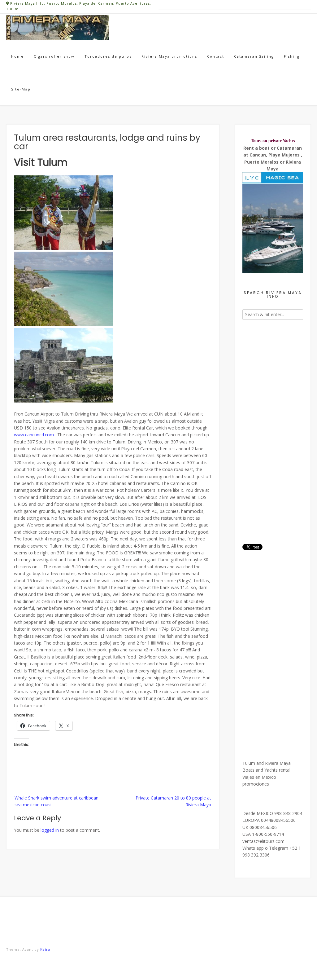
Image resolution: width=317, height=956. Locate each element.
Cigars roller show (54, 56)
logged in (50, 830)
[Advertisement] (272, 428)
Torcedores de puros (108, 56)
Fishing (292, 56)
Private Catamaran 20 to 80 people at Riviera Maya (173, 801)
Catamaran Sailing (254, 56)
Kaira (45, 949)
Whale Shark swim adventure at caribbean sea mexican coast (56, 801)
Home (17, 56)
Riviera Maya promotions (169, 56)
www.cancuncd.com (34, 435)
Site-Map (21, 89)
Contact (215, 56)
